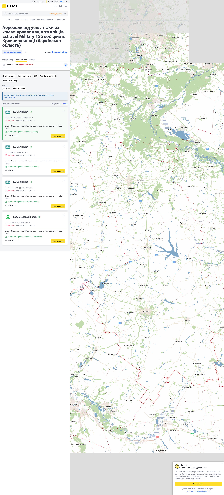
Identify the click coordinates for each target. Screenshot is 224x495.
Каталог (8, 19)
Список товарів (61, 6)
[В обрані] (63, 110)
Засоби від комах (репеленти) (42, 19)
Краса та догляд (21, 19)
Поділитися (25, 52)
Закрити (222, 464)
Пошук (5, 13)
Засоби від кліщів (64, 19)
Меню (4, 6)
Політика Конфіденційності (198, 491)
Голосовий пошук (65, 14)
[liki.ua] (12, 6)
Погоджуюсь (198, 484)
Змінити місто (9, 97)
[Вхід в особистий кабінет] (55, 6)
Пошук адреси (3, 64)
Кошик (66, 6)
